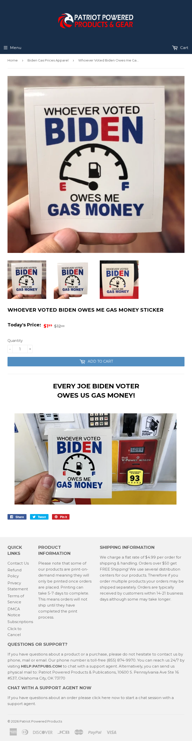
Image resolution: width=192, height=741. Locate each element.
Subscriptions (20, 621)
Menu (15, 47)
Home (13, 60)
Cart (183, 47)
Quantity (15, 340)
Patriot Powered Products (41, 721)
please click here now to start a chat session (119, 697)
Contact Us (18, 563)
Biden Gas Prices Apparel (48, 60)
